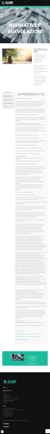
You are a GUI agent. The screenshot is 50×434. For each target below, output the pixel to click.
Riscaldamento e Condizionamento (10, 398)
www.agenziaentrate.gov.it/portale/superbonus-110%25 (28, 333)
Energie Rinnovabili (7, 397)
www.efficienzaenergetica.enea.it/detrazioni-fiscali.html (28, 336)
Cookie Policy (6, 426)
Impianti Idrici (6, 395)
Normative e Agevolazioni (8, 400)
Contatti (5, 402)
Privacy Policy (6, 423)
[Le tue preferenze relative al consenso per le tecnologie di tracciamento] (2, 431)
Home (4, 393)
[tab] (8, 92)
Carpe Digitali (12, 420)
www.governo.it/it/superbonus (22, 339)
